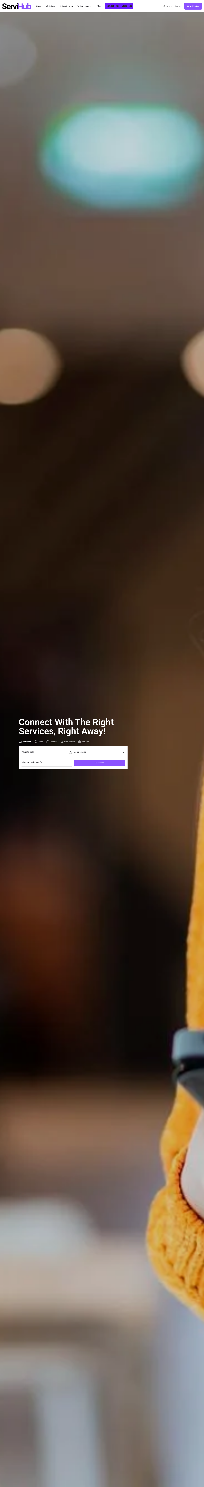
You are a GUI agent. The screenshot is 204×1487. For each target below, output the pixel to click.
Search (101, 763)
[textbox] (99, 752)
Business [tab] (27, 741)
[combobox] (99, 752)
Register (178, 6)
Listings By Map (66, 6)
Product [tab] (53, 741)
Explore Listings (83, 6)
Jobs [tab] (40, 741)
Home (38, 6)
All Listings (50, 6)
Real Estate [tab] (69, 741)
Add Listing (194, 6)
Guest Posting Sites (119, 6)
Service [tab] (85, 741)
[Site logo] (17, 6)
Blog (99, 6)
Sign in (169, 6)
